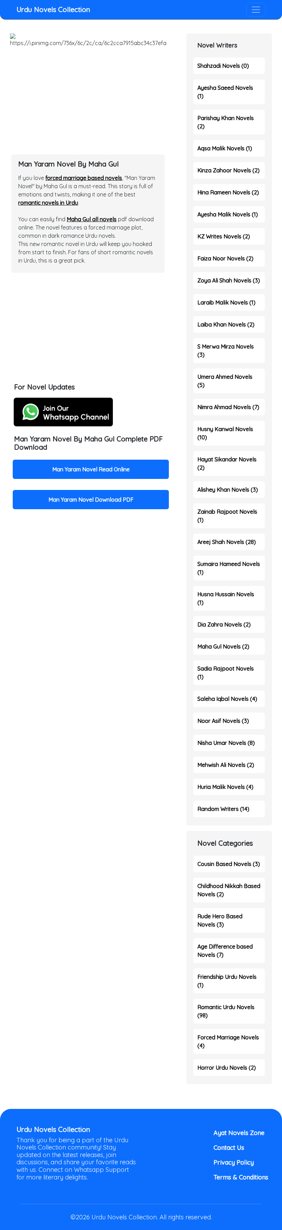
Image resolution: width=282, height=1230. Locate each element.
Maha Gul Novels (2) (223, 646)
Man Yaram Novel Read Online (91, 469)
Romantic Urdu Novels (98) (225, 1011)
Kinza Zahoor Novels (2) (228, 170)
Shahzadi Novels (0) (223, 65)
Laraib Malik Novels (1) (226, 302)
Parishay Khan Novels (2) (225, 122)
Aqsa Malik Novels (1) (224, 148)
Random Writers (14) (223, 808)
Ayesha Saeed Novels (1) (225, 91)
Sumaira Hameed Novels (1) (228, 568)
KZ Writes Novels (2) (223, 236)
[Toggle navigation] (255, 10)
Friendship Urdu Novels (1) (227, 980)
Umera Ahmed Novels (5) (224, 380)
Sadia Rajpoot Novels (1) (225, 672)
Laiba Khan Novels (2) (225, 324)
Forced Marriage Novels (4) (228, 1041)
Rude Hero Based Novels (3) (219, 920)
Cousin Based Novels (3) (228, 863)
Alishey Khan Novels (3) (227, 489)
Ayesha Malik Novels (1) (227, 214)
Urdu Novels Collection (53, 9)
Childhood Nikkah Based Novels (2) (228, 890)
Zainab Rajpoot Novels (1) (227, 515)
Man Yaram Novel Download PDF (90, 499)
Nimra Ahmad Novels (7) (228, 407)
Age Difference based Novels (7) (225, 950)
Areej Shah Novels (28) (226, 541)
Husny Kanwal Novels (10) (225, 433)
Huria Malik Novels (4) (225, 786)
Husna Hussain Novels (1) (225, 598)
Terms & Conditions (239, 1177)
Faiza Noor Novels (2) (225, 258)
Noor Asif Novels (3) (223, 720)
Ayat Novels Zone (239, 1133)
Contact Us (229, 1148)
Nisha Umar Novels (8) (226, 742)
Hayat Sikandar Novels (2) (227, 463)
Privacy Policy (234, 1162)
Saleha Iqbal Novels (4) (227, 698)
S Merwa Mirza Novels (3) (225, 350)
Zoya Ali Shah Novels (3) (228, 280)
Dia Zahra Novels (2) (224, 624)
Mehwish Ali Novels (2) (225, 764)
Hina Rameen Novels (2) (228, 192)
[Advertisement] (88, 98)
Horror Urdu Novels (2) (226, 1067)
